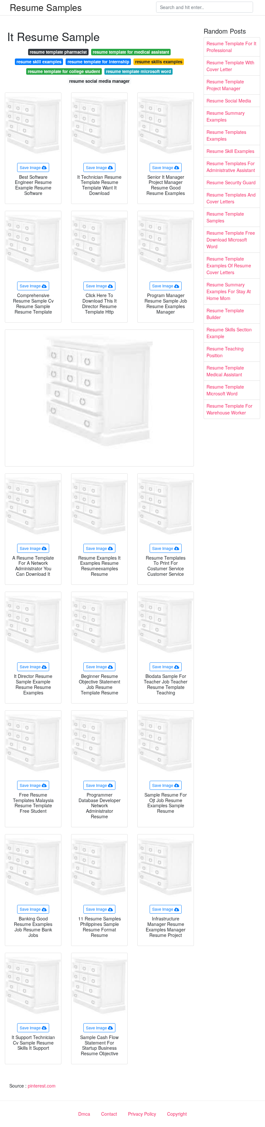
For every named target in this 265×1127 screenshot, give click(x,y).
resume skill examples (38, 62)
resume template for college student (64, 71)
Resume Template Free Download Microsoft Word (231, 240)
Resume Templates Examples (226, 135)
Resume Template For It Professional (231, 46)
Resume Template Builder (225, 313)
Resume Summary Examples (226, 116)
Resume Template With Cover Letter (230, 65)
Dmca (84, 1114)
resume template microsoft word (138, 71)
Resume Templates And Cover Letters (231, 198)
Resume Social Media (229, 100)
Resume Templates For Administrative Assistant (231, 166)
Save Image (30, 167)
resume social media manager (99, 81)
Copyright (177, 1114)
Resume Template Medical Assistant (225, 371)
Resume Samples (46, 7)
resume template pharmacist (58, 52)
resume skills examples (158, 62)
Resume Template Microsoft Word (225, 390)
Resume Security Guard (231, 182)
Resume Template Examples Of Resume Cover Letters (229, 265)
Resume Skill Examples (230, 151)
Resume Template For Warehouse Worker (229, 409)
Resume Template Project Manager (225, 84)
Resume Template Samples (225, 217)
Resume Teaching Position (225, 352)
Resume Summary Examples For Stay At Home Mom (229, 291)
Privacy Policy (142, 1114)
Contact (109, 1114)
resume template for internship (98, 62)
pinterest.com (42, 1085)
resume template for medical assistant (131, 52)
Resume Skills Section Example (229, 332)
